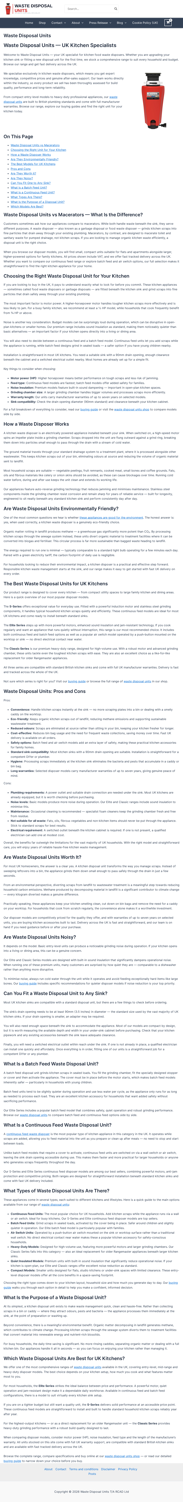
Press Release (98, 22)
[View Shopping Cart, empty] (168, 22)
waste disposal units (137, 681)
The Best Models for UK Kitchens (33, 164)
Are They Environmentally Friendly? (34, 159)
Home (29, 22)
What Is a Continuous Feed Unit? (33, 192)
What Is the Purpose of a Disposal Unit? (38, 202)
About (76, 22)
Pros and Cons (21, 169)
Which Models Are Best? (27, 206)
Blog (120, 22)
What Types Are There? (26, 197)
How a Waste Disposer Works (31, 154)
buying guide (89, 409)
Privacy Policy (127, 1469)
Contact (56, 22)
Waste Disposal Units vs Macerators (35, 145)
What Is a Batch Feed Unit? (29, 187)
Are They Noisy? (22, 178)
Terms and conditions (83, 1469)
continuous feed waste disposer (28, 1134)
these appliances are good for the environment (111, 517)
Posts (92, 1474)
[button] (64, 23)
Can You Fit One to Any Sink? (31, 183)
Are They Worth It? (23, 173)
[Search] (116, 9)
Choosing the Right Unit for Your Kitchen (38, 150)
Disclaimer (108, 1469)
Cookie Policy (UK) (145, 22)
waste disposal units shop (131, 409)
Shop (42, 22)
